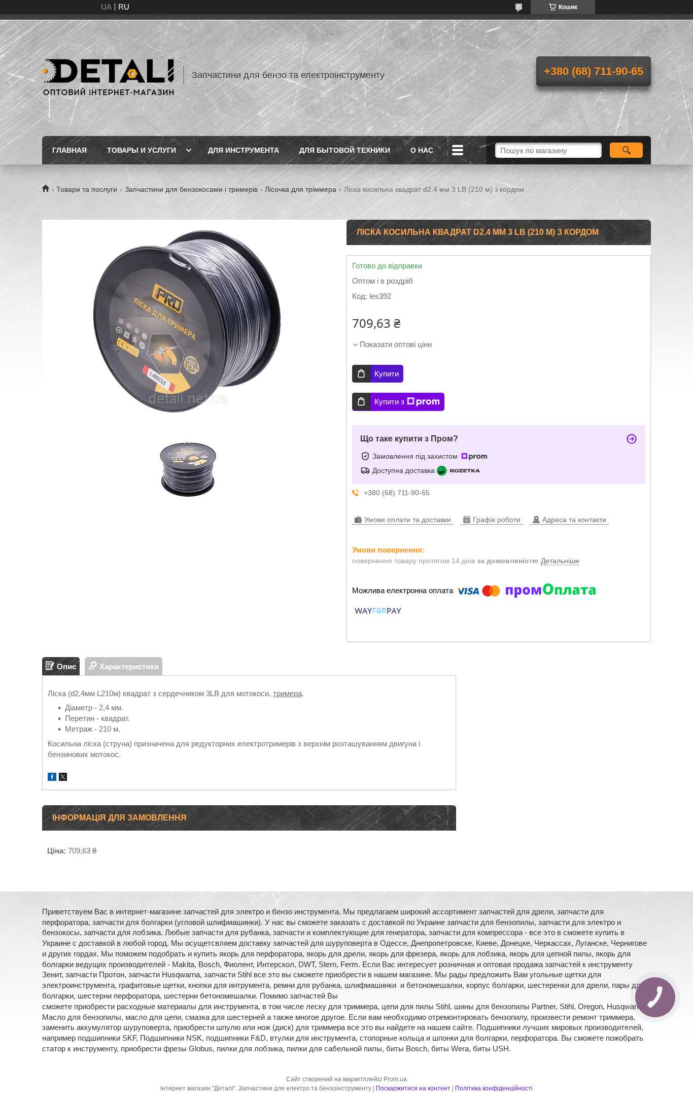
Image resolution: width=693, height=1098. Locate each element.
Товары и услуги (141, 150)
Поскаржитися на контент (413, 1088)
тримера (287, 693)
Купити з (389, 401)
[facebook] (52, 778)
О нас (421, 150)
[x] (63, 778)
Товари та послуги (86, 189)
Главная (69, 150)
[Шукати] (626, 150)
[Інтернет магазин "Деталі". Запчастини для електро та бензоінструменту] (108, 75)
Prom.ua (395, 1079)
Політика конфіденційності (494, 1088)
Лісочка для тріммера (300, 189)
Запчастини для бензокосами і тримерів (191, 189)
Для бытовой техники (344, 150)
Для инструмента (243, 150)
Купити (386, 373)
